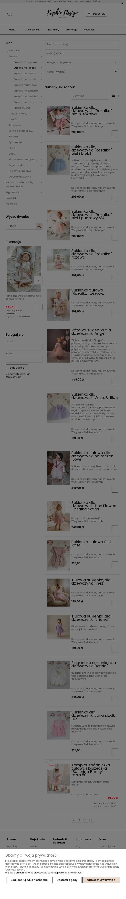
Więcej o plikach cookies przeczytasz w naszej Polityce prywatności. (44, 872)
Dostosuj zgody (67, 880)
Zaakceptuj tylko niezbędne (29, 880)
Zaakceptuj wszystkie (101, 880)
